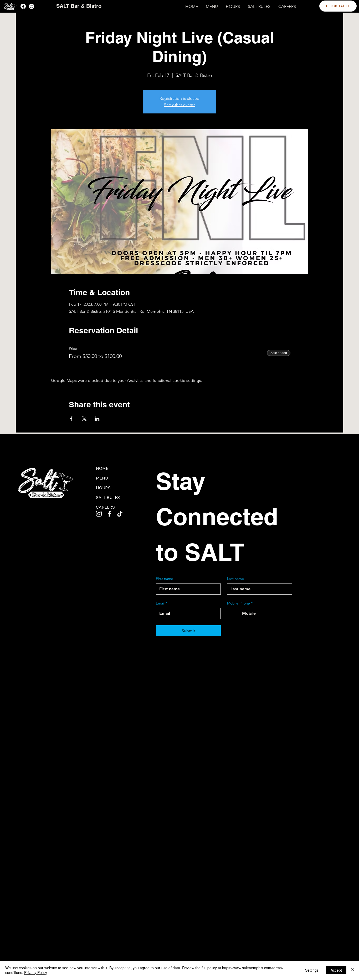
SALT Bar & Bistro (78, 6)
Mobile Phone (240, 603)
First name (164, 578)
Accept (336, 970)
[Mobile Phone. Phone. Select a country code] (235, 613)
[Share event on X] (84, 418)
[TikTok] (120, 514)
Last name (235, 578)
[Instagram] (31, 6)
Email (161, 603)
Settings (312, 970)
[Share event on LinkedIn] (97, 418)
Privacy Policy (35, 972)
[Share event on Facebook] (71, 418)
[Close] (353, 970)
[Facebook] (23, 6)
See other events (179, 104)
